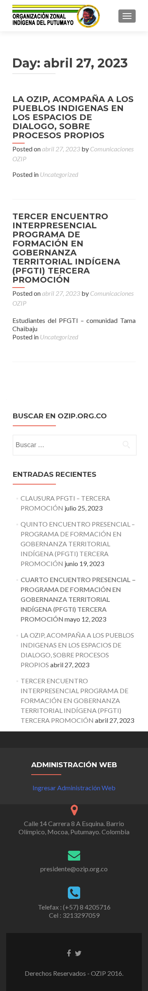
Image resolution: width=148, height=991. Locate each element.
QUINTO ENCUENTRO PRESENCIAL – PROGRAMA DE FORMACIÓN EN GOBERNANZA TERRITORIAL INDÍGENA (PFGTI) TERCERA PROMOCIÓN (78, 543)
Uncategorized (59, 174)
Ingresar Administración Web (74, 787)
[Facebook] (69, 952)
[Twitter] (78, 952)
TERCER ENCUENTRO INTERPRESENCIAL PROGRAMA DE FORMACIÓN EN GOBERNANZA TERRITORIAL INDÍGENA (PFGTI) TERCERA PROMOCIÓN (66, 248)
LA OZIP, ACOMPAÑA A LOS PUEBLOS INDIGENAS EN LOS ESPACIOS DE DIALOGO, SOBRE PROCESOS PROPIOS (73, 117)
